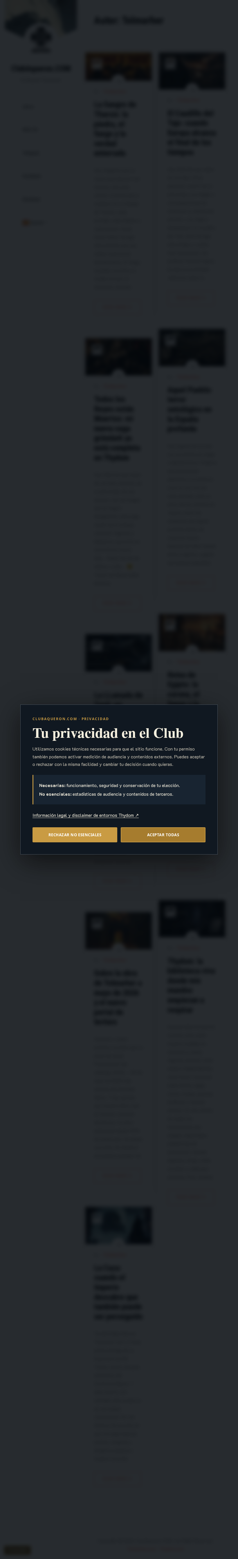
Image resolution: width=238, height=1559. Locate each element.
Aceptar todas (163, 834)
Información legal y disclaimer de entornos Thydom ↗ (86, 815)
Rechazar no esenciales (74, 834)
